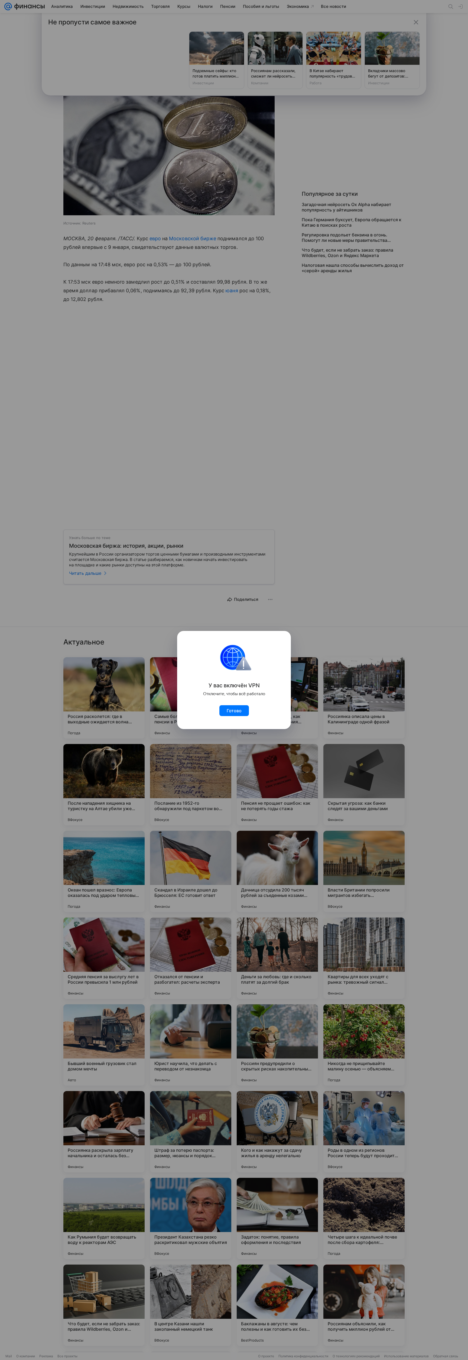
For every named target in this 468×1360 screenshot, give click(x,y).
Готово (234, 710)
